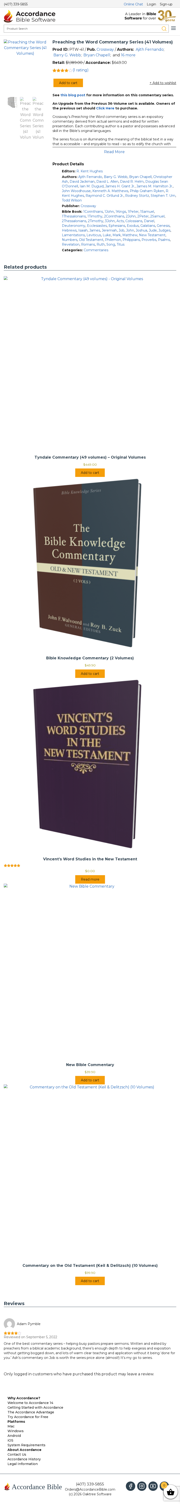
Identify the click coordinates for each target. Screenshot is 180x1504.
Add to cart (68, 83)
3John (110, 221)
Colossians (133, 221)
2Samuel (157, 216)
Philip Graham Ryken (147, 191)
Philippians (131, 240)
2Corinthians (114, 216)
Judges (164, 230)
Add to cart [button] (90, 473)
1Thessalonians (74, 216)
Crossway (105, 49)
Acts (120, 221)
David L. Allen (107, 181)
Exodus (133, 226)
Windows (16, 1431)
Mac (11, 1426)
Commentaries (96, 250)
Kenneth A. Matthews (110, 191)
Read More (114, 152)
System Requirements (26, 1445)
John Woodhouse (76, 191)
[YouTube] (153, 1486)
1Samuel (147, 211)
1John (109, 211)
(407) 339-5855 (16, 4)
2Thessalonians (74, 221)
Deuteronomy (73, 226)
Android (14, 1436)
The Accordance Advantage (31, 1412)
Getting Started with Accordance (35, 1407)
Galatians (147, 226)
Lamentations (73, 235)
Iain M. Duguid (92, 186)
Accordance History (24, 1459)
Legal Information (23, 1464)
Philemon (113, 240)
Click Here (105, 108)
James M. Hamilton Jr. (154, 186)
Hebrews (69, 230)
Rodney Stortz (137, 195)
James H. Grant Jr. (120, 186)
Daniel (149, 221)
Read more (90, 879)
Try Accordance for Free (28, 1417)
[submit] (164, 28)
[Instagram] (141, 1486)
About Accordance (24, 1450)
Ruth (101, 244)
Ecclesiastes (97, 226)
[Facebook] (130, 1486)
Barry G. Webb (67, 55)
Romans (88, 244)
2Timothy (95, 221)
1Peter (133, 211)
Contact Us (17, 1454)
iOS (10, 1440)
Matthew (129, 235)
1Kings (121, 211)
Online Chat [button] (133, 4)
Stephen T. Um (163, 195)
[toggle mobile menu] (173, 28)
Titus (120, 244)
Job (121, 230)
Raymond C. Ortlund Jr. (105, 195)
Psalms (164, 240)
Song (110, 244)
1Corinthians (93, 211)
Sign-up (166, 4)
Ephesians (117, 226)
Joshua (141, 230)
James (94, 230)
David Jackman (82, 181)
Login (151, 4)
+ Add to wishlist (163, 83)
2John (131, 216)
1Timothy (94, 216)
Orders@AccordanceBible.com (90, 1489)
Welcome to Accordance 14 (30, 1403)
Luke (107, 235)
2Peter (143, 216)
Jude (153, 230)
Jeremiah (109, 230)
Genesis (163, 226)
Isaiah (83, 230)
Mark (116, 235)
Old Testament (91, 240)
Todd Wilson (72, 200)
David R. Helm (132, 181)
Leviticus (93, 235)
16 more (128, 55)
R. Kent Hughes (89, 171)
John (130, 230)
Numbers (69, 240)
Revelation (70, 244)
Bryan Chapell (96, 55)
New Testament (152, 235)
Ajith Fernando (150, 49)
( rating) (81, 70)
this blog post (72, 95)
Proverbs (149, 240)
